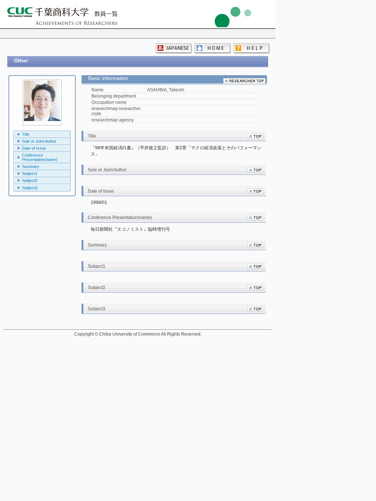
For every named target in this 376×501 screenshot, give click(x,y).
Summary (30, 166)
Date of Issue (34, 148)
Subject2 (29, 180)
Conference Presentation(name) (39, 157)
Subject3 (29, 188)
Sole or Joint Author (39, 141)
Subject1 (29, 173)
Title (25, 134)
